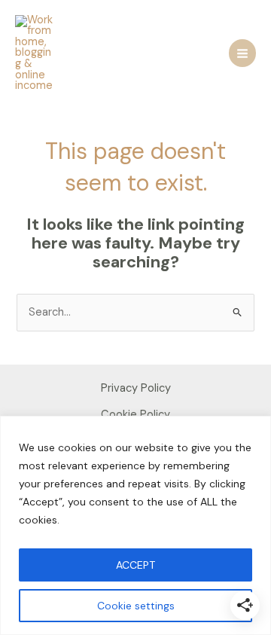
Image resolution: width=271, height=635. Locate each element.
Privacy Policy (136, 388)
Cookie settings (136, 605)
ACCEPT (135, 565)
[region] (135, 525)
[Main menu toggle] (242, 52)
